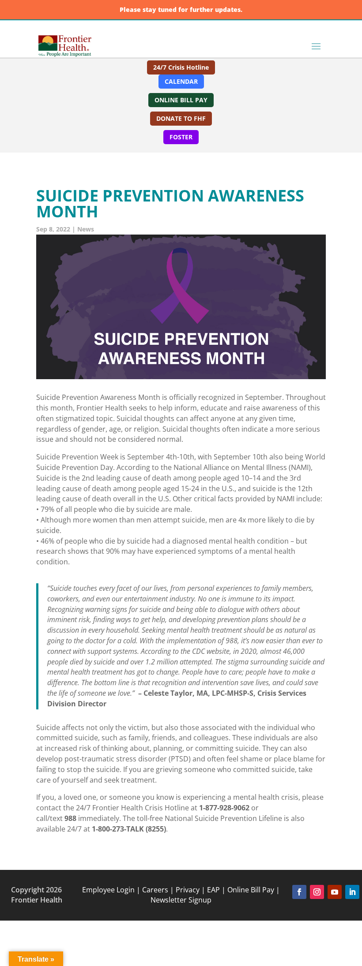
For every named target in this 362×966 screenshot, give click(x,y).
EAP (213, 890)
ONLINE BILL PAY (181, 100)
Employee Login (108, 890)
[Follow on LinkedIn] (352, 892)
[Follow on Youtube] (335, 892)
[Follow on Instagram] (317, 892)
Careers (154, 890)
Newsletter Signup (181, 900)
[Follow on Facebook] (299, 892)
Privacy (188, 890)
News (85, 229)
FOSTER (181, 137)
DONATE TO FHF (181, 118)
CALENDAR (181, 81)
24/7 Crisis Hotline (181, 67)
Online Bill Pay (250, 890)
